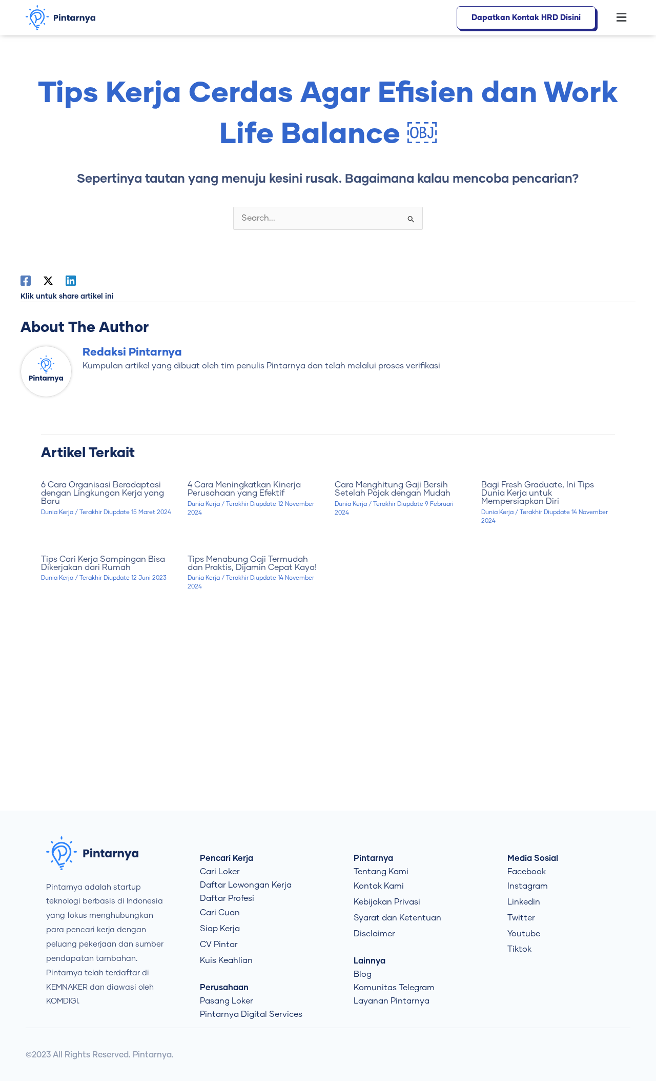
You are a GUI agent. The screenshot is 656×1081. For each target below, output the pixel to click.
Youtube (523, 934)
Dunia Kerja (57, 512)
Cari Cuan (220, 913)
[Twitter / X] (48, 281)
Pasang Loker (226, 1001)
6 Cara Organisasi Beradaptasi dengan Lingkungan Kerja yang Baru (102, 493)
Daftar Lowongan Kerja (246, 885)
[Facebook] (25, 281)
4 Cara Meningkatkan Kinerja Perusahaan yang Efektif (244, 489)
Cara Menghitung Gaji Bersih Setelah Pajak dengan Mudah (392, 489)
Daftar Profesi (227, 898)
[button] (616, 18)
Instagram (527, 886)
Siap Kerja (220, 929)
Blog (363, 974)
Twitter (521, 918)
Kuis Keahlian (226, 960)
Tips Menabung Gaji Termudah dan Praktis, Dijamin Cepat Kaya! (252, 563)
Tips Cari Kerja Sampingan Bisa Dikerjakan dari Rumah (103, 563)
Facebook (526, 872)
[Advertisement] (328, 724)
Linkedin (523, 902)
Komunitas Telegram (394, 988)
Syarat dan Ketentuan (397, 918)
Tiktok (519, 949)
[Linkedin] (71, 281)
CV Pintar (219, 944)
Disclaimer (374, 934)
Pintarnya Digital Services (251, 1014)
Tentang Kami (381, 872)
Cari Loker (220, 872)
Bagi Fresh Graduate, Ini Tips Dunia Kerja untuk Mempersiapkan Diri (537, 493)
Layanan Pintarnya (391, 1001)
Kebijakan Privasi (387, 902)
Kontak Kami (379, 886)
